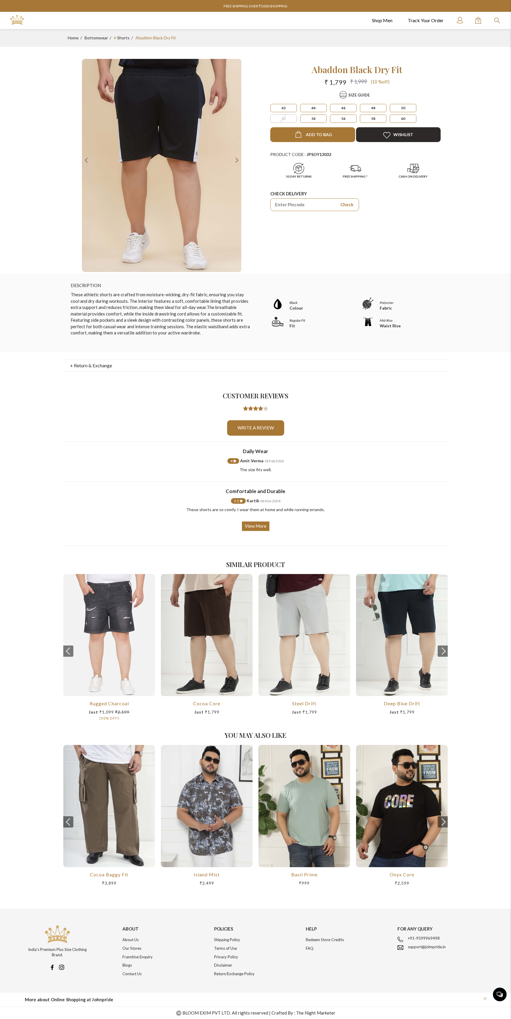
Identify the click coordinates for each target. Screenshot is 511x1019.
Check (346, 204)
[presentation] (68, 651)
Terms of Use (225, 948)
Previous (86, 159)
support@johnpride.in (427, 946)
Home (73, 37)
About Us (130, 939)
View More (255, 526)
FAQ (309, 948)
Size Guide (359, 95)
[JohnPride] (17, 20)
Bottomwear (96, 37)
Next (236, 159)
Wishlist (403, 134)
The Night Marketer (315, 1012)
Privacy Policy (226, 956)
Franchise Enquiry (137, 956)
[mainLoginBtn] (459, 20)
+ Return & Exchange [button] (91, 365)
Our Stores (131, 948)
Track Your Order (426, 20)
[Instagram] (61, 966)
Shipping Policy (227, 939)
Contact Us (132, 973)
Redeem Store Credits (325, 939)
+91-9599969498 (424, 938)
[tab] (256, 365)
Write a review (255, 427)
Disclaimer (223, 965)
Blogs (127, 965)
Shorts (123, 37)
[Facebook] (52, 966)
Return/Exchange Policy (234, 973)
